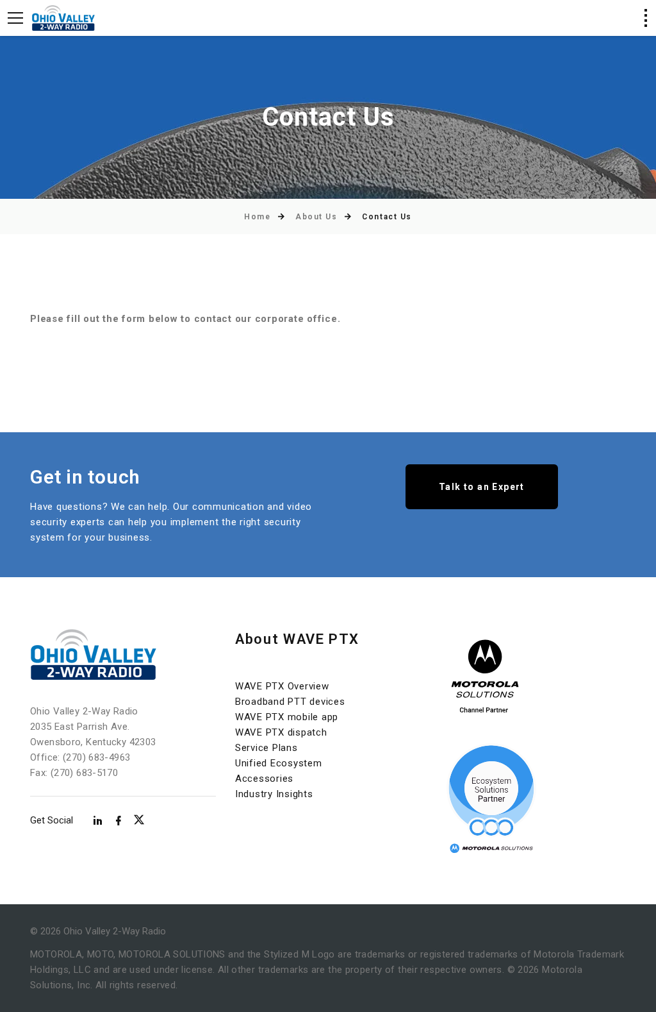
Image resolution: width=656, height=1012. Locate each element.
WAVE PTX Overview (282, 686)
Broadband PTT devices (290, 701)
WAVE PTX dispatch (281, 732)
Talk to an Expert (482, 487)
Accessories (264, 778)
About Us (316, 216)
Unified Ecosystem (278, 763)
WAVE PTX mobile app (286, 717)
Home (257, 216)
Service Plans (266, 748)
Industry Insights (274, 794)
